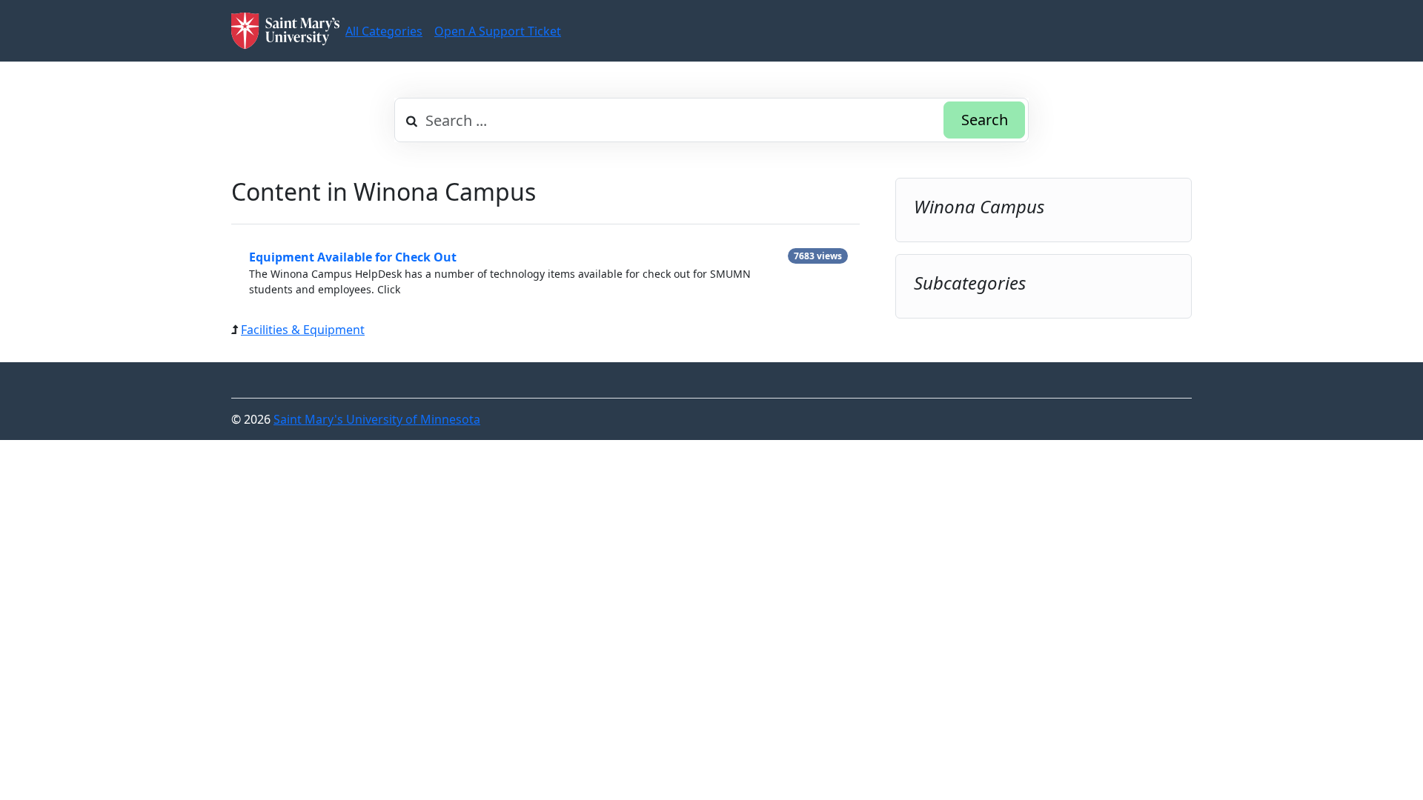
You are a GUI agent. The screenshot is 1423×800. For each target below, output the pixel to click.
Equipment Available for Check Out (353, 257)
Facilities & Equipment (303, 329)
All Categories (383, 31)
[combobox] (711, 120)
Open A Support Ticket (497, 31)
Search (984, 120)
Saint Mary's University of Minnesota (376, 419)
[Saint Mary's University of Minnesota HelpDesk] (285, 31)
